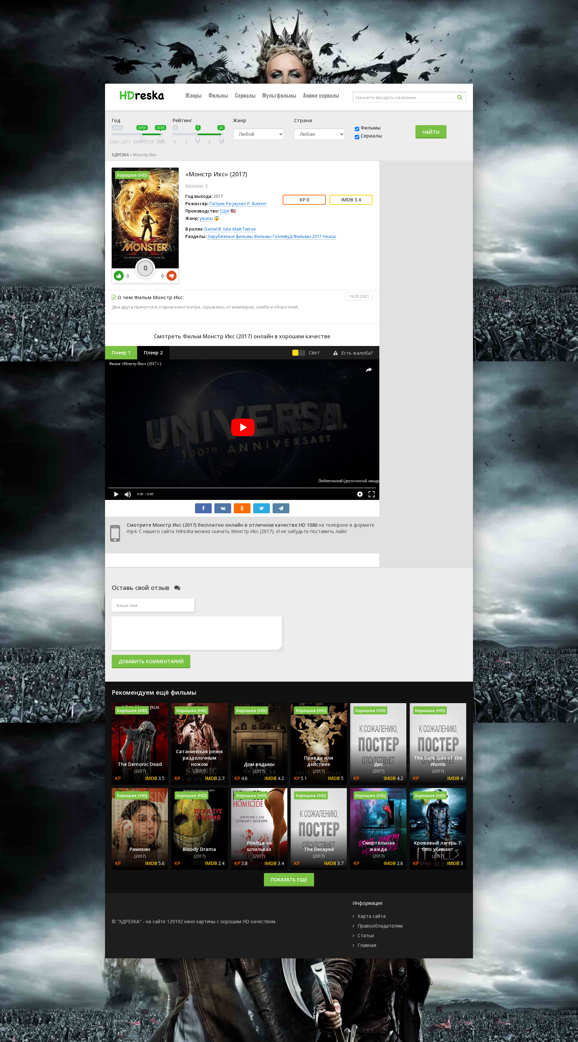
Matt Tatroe (244, 229)
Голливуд (282, 236)
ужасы (206, 218)
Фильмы (218, 95)
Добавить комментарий (151, 661)
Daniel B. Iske (217, 229)
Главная (367, 945)
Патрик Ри (220, 203)
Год (116, 120)
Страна (303, 120)
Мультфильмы (279, 95)
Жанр (239, 120)
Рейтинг (182, 120)
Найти (431, 132)
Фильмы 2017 (307, 236)
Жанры (193, 95)
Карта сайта (372, 916)
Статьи (366, 935)
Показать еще (289, 879)
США (224, 211)
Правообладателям (380, 926)
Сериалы (245, 95)
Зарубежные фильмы (230, 236)
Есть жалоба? (357, 353)
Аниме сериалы (321, 95)
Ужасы (329, 236)
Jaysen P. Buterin (249, 203)
